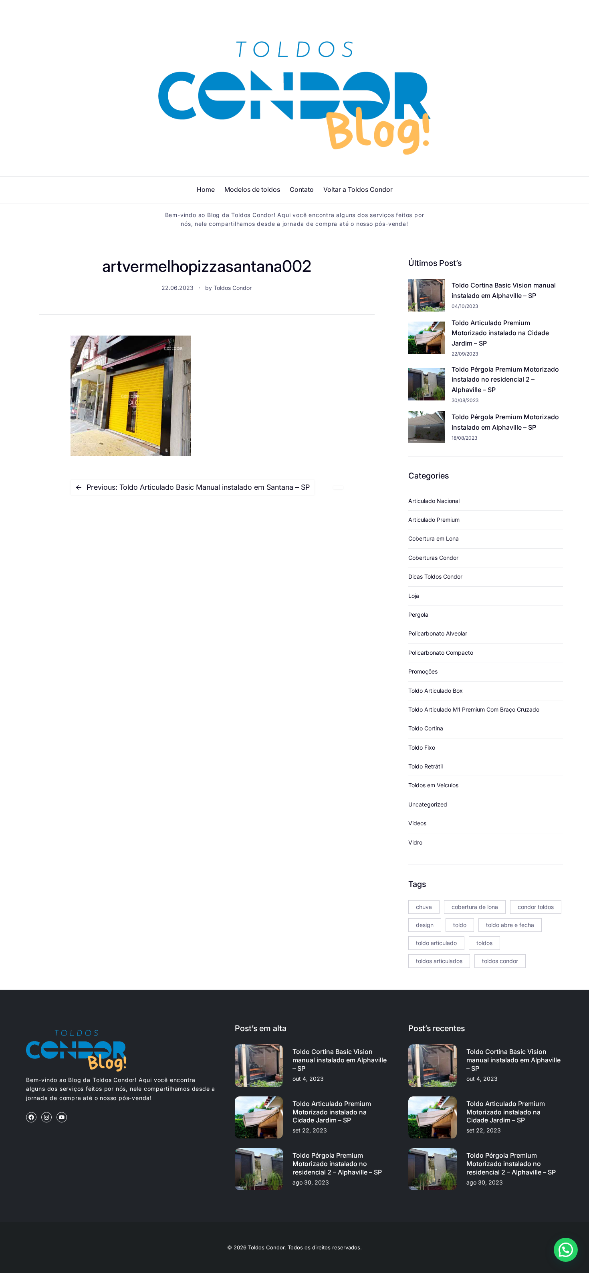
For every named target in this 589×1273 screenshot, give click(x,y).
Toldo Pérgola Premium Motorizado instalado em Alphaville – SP (505, 422)
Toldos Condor (233, 287)
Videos (417, 823)
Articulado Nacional (434, 500)
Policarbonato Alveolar (437, 633)
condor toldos (536, 906)
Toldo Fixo (421, 747)
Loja (413, 595)
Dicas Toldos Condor (435, 576)
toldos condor (500, 960)
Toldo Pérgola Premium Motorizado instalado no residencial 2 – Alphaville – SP (505, 379)
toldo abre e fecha (510, 924)
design (425, 924)
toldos (484, 942)
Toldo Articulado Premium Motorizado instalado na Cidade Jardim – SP (500, 333)
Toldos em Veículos (433, 785)
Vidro (415, 842)
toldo (459, 924)
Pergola (418, 614)
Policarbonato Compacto (440, 652)
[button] (566, 1250)
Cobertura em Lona (433, 538)
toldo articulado (436, 942)
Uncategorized (427, 804)
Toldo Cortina (425, 728)
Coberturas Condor (433, 557)
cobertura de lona (475, 906)
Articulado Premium (434, 519)
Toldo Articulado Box (435, 690)
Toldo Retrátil (425, 766)
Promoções (423, 671)
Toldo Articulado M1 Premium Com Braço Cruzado (473, 709)
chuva (424, 906)
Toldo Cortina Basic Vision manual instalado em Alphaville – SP (504, 290)
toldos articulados (439, 960)
